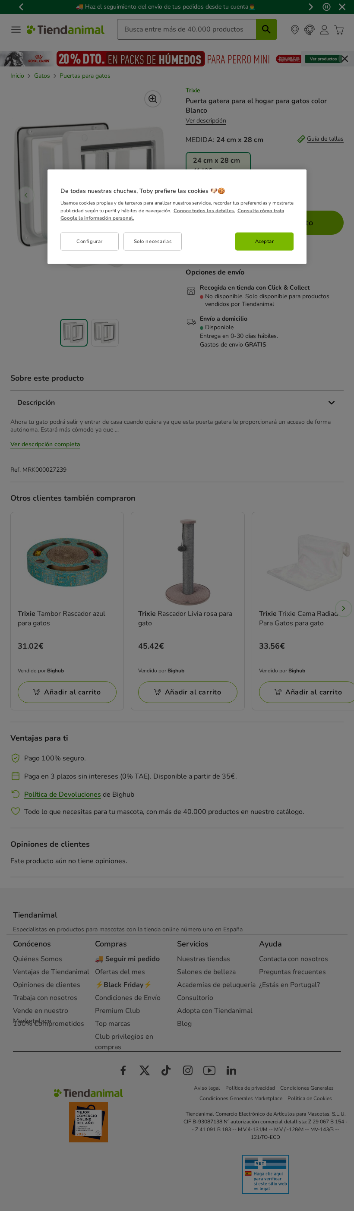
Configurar (89, 240)
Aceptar (264, 240)
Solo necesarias (153, 240)
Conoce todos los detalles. (204, 210)
